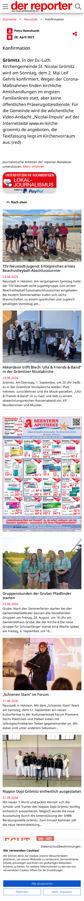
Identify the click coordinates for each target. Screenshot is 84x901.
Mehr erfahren (33, 166)
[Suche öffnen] (78, 6)
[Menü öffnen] (5, 6)
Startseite (9, 19)
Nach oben (18, 202)
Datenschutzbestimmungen (61, 846)
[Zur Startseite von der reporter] (41, 6)
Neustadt (30, 19)
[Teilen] (74, 34)
